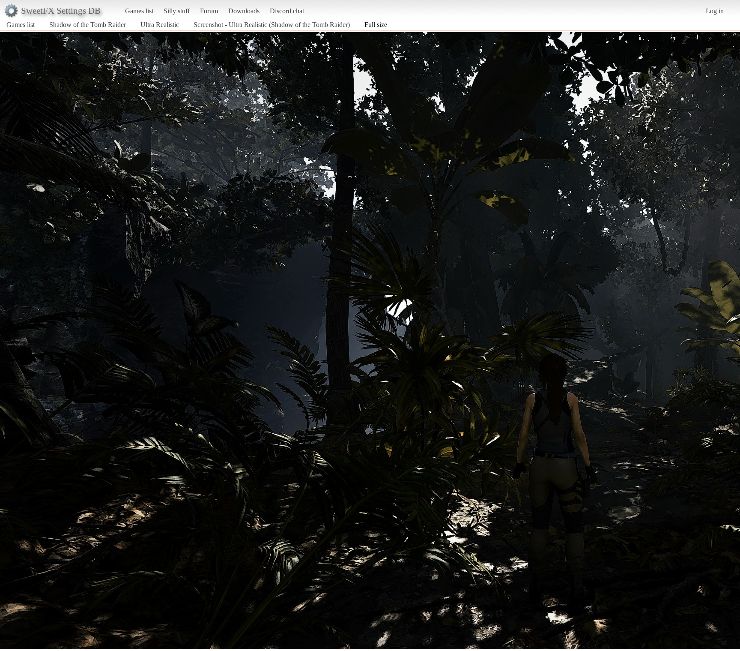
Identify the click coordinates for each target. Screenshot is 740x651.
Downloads (244, 11)
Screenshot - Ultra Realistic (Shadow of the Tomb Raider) (272, 24)
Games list (139, 11)
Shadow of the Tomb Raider (87, 24)
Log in (715, 11)
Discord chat (287, 11)
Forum (209, 11)
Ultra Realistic (159, 24)
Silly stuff (177, 11)
